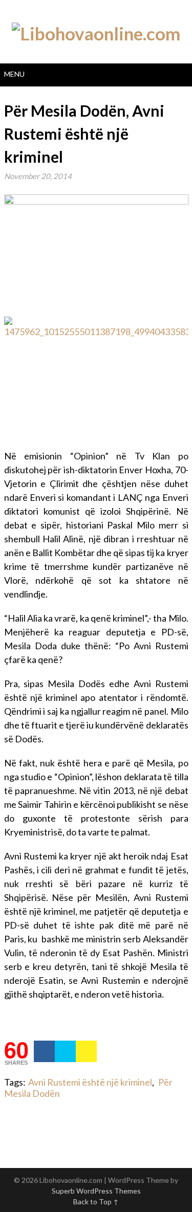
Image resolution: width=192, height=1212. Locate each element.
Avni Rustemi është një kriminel (90, 1082)
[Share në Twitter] (65, 1051)
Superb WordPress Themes (96, 1190)
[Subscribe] (86, 1051)
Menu (14, 74)
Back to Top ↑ (96, 1201)
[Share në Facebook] (44, 1051)
